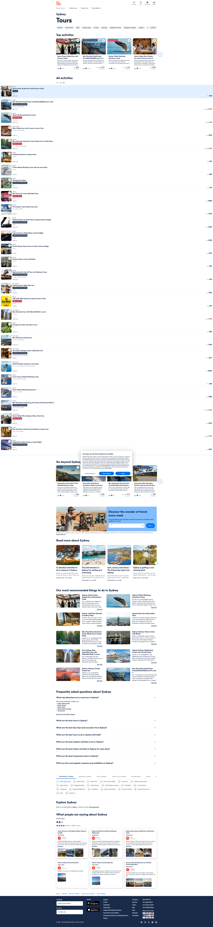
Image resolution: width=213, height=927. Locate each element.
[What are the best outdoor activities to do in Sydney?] (155, 742)
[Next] (160, 55)
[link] (106, 91)
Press (133, 910)
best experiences (94, 807)
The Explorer (135, 915)
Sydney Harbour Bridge (64, 709)
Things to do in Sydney (88, 893)
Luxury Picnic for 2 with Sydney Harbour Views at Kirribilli (72, 832)
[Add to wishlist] (77, 40)
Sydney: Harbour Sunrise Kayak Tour (68, 862)
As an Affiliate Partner (148, 907)
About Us (134, 902)
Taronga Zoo (61, 710)
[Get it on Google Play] (93, 903)
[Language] (147, 2)
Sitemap (105, 918)
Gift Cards (135, 912)
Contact (105, 902)
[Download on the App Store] (93, 910)
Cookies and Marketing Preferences (112, 910)
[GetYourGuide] (58, 3)
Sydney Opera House (64, 703)
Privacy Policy (106, 907)
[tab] (66, 776)
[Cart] (140, 2)
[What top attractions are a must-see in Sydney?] (155, 697)
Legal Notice (106, 904)
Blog (133, 907)
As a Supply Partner (148, 902)
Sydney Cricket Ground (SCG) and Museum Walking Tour (104, 832)
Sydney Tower (61, 707)
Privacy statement (60, 534)
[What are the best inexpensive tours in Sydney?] (155, 756)
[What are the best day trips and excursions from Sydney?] (155, 727)
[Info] (63, 82)
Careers (134, 904)
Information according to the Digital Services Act (115, 915)
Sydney (75, 807)
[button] (106, 91)
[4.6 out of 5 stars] (61, 826)
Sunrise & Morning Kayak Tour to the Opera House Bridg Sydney (138, 863)
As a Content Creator (148, 904)
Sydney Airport (62, 705)
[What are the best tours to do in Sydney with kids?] (155, 735)
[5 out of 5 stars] (72, 835)
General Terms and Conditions (111, 912)
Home (58, 893)
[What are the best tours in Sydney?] (155, 720)
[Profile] (154, 2)
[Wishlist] (134, 2)
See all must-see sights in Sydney (65, 714)
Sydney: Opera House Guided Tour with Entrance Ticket (140, 832)
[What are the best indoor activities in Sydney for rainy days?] (155, 749)
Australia (64, 893)
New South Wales (74, 893)
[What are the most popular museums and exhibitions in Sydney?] (155, 763)
